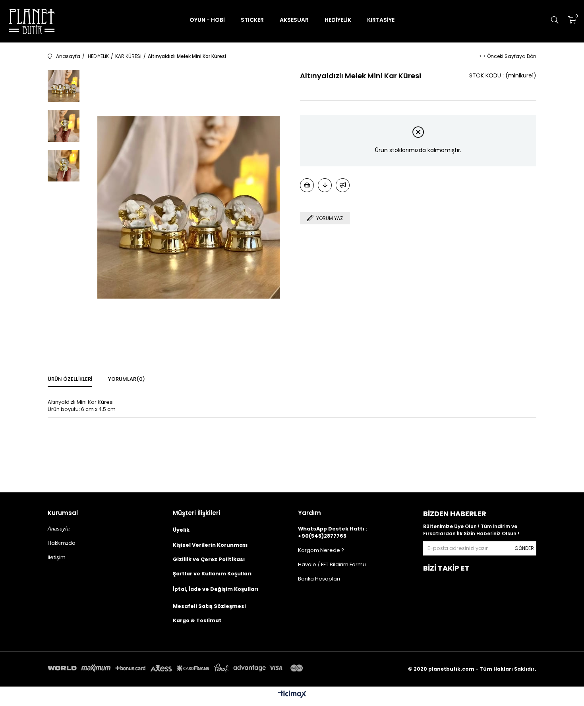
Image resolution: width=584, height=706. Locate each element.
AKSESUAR (294, 20)
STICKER (252, 20)
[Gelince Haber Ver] (343, 185)
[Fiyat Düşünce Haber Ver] (325, 185)
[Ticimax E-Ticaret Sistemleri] (292, 695)
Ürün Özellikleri (70, 379)
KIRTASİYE (380, 20)
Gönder (524, 548)
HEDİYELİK (338, 20)
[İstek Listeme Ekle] (307, 185)
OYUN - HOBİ (207, 20)
